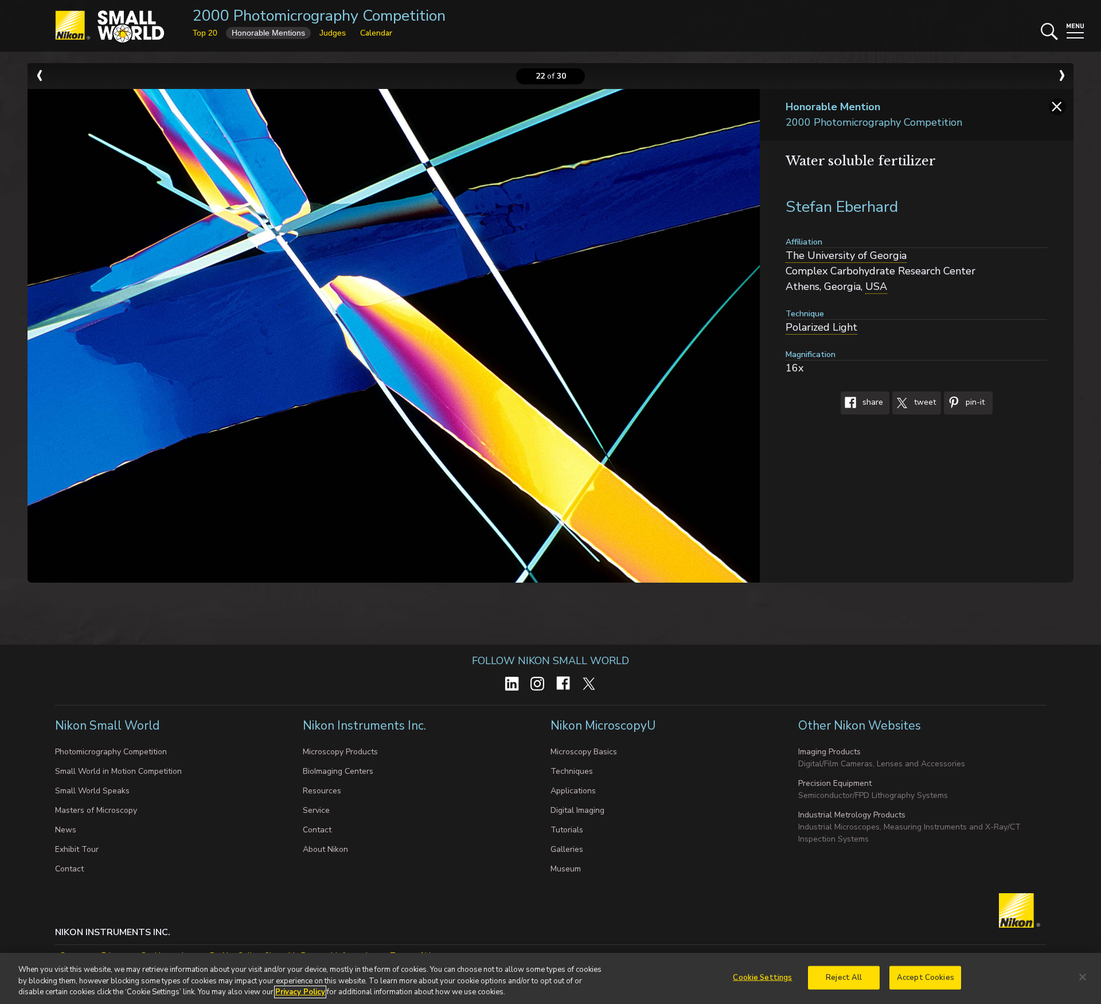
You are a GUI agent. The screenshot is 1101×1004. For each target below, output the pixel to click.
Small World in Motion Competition (118, 771)
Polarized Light (821, 327)
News (65, 829)
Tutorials (566, 829)
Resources (322, 790)
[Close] (1082, 977)
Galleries (566, 849)
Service (316, 810)
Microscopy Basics (583, 751)
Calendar (376, 33)
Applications (573, 790)
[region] (550, 978)
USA (876, 286)
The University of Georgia (846, 255)
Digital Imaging (577, 810)
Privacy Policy (300, 992)
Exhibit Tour (77, 849)
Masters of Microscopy (96, 810)
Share (871, 402)
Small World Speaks (92, 790)
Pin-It (974, 402)
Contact (69, 868)
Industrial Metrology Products (851, 814)
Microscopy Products (340, 751)
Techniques (571, 771)
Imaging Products (829, 751)
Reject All (844, 977)
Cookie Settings (762, 977)
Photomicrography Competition (111, 751)
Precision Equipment (835, 783)
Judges (332, 32)
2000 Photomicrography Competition (319, 15)
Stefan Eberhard (842, 207)
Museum (565, 868)
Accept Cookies (925, 977)
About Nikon (325, 849)
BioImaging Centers (338, 771)
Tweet (924, 402)
